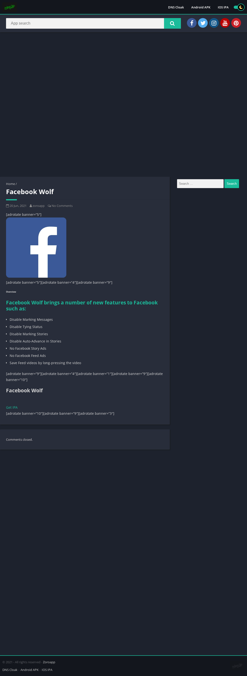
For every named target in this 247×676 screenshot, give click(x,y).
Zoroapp (49, 662)
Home (10, 184)
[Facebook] (192, 23)
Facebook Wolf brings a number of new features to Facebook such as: (82, 305)
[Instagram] (214, 23)
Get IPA (12, 407)
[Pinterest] (236, 23)
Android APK (200, 7)
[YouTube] (225, 23)
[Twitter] (203, 23)
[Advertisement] (123, 71)
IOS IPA (223, 7)
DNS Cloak (176, 7)
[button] (172, 23)
